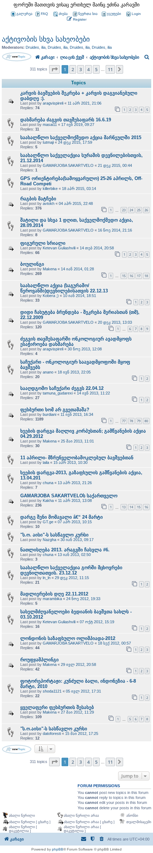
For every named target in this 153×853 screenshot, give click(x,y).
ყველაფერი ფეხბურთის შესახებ (57, 707)
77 (124, 421)
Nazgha (49, 539)
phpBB (57, 849)
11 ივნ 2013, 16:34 (76, 414)
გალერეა (24, 14)
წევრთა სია (87, 14)
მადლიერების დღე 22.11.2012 (54, 594)
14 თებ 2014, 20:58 (97, 248)
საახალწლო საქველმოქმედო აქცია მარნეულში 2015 (80, 137)
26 (146, 210)
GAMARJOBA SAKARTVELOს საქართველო (68, 495)
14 (131, 507)
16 (131, 276)
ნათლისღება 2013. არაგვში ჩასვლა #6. (65, 549)
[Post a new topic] (17, 57)
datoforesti (52, 733)
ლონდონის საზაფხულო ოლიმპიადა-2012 (67, 638)
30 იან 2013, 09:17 (77, 539)
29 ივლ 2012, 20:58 (78, 664)
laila (46, 462)
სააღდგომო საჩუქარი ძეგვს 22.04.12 (62, 388)
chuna (48, 483)
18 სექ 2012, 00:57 (114, 643)
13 (124, 507)
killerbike (50, 188)
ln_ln (47, 578)
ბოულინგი (32, 264)
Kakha (48, 500)
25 (139, 210)
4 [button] (88, 69)
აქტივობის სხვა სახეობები (46, 39)
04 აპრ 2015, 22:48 (76, 203)
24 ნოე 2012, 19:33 (83, 599)
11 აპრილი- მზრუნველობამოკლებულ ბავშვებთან (76, 457)
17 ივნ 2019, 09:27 (77, 124)
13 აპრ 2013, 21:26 (75, 483)
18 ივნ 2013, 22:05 (74, 372)
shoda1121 (52, 691)
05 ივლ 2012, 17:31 (83, 691)
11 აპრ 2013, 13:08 (75, 500)
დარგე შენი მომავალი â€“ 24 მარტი (61, 517)
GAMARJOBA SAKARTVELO (68, 165)
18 (146, 276)
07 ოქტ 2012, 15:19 (97, 622)
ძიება (63, 14)
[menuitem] (133, 14)
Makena (50, 269)
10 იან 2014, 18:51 (79, 295)
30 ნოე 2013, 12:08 (85, 349)
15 (124, 276)
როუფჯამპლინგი (39, 659)
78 (131, 421)
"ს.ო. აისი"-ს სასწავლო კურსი (54, 534)
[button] (54, 69)
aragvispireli (53, 103)
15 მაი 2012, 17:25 (81, 733)
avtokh (48, 203)
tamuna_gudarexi (58, 393)
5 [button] (96, 69)
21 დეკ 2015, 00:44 (115, 165)
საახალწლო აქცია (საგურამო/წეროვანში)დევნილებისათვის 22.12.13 (64, 288)
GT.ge (48, 522)
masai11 (50, 124)
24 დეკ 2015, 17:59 (75, 142)
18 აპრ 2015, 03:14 (79, 188)
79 (139, 421)
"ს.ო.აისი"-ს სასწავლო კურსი (53, 728)
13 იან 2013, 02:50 (74, 554)
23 (124, 210)
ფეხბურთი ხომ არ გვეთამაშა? (54, 409)
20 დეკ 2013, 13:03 (115, 322)
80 (146, 421)
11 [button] (110, 69)
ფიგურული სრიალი (42, 243)
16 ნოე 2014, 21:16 (115, 230)
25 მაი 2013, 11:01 (77, 441)
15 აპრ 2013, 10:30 (70, 462)
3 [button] (80, 69)
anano (48, 372)
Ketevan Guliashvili (59, 248)
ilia (43, 47)
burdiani (49, 414)
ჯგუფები (114, 14)
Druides (32, 47)
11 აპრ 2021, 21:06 (84, 103)
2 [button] (73, 69)
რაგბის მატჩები (38, 198)
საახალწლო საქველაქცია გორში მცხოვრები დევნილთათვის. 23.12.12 (71, 570)
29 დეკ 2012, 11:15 (72, 578)
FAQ (44, 14)
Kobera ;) (51, 295)
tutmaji (48, 142)
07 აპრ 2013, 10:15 (75, 522)
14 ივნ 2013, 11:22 (93, 393)
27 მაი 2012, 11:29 (77, 712)
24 (131, 210)
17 (139, 276)
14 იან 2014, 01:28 (77, 269)
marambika (52, 599)
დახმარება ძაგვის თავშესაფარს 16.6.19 (65, 119)
